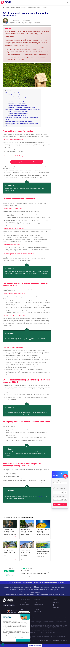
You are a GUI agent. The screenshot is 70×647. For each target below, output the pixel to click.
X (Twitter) (57, 605)
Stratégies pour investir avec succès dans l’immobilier (19, 121)
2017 (22, 7)
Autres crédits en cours (60, 496)
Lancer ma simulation (59, 504)
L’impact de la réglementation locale (18, 105)
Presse (35, 602)
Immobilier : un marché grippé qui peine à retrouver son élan (10, 553)
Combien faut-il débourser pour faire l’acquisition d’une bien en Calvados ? (26, 532)
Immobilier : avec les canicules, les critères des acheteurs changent (43, 532)
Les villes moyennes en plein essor (17, 115)
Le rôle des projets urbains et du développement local (22, 107)
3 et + (66, 492)
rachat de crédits (41, 496)
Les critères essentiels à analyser (17, 101)
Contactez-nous (38, 611)
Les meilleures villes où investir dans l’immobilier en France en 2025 (23, 109)
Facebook (56, 602)
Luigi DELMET (17, 23)
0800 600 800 (9, 605)
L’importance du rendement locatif (17, 103)
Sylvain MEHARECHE (15, 22)
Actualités (18, 7)
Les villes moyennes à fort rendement (18, 113)
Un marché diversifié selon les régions (18, 97)
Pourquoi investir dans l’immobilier (15, 92)
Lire (14, 537)
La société (36, 609)
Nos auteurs (22, 607)
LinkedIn (56, 607)
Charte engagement (24, 604)
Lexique (21, 609)
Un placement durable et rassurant (18, 95)
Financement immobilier (10, 7)
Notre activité (22, 602)
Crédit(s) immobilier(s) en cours (60, 489)
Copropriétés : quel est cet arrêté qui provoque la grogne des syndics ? (26, 553)
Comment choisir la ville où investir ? (15, 99)
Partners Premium (38, 607)
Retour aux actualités (14, 511)
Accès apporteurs (38, 604)
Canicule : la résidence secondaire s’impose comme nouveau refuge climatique (43, 553)
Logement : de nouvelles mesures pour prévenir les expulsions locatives (10, 532)
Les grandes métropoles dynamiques (18, 111)
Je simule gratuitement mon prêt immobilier (27, 162)
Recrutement (37, 614)
